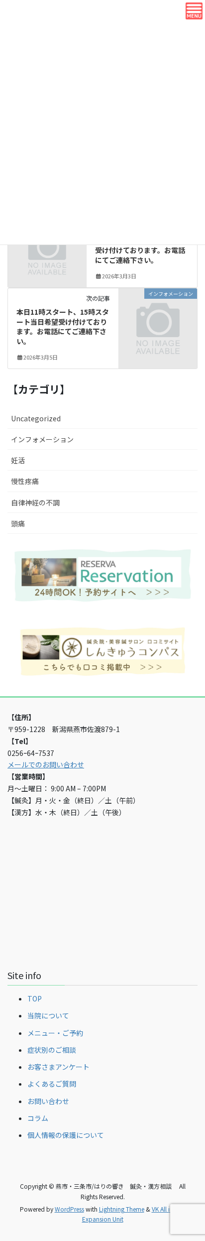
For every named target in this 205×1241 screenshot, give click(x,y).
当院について (48, 1015)
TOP (34, 998)
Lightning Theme (121, 1209)
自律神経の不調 (35, 502)
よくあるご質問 (51, 1084)
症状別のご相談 (51, 1050)
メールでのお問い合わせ (45, 764)
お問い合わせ (48, 1101)
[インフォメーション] (158, 311)
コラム (37, 1118)
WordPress (69, 1209)
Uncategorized (36, 418)
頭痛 (18, 523)
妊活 (18, 460)
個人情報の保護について (65, 1135)
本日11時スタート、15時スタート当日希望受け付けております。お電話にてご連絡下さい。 (62, 326)
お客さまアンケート (58, 1067)
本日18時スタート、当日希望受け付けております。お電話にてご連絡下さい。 (141, 250)
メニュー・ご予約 (55, 1033)
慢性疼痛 (25, 481)
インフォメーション (42, 439)
